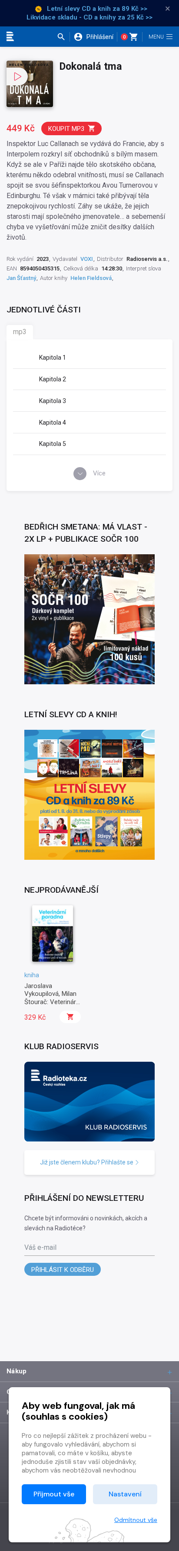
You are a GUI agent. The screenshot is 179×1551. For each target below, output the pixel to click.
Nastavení (125, 1494)
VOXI (86, 259)
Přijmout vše (53, 1494)
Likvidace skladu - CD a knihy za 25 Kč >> (89, 17)
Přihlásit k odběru (62, 1270)
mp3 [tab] (20, 332)
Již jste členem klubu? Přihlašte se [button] (87, 1162)
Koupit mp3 (66, 129)
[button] (63, 37)
